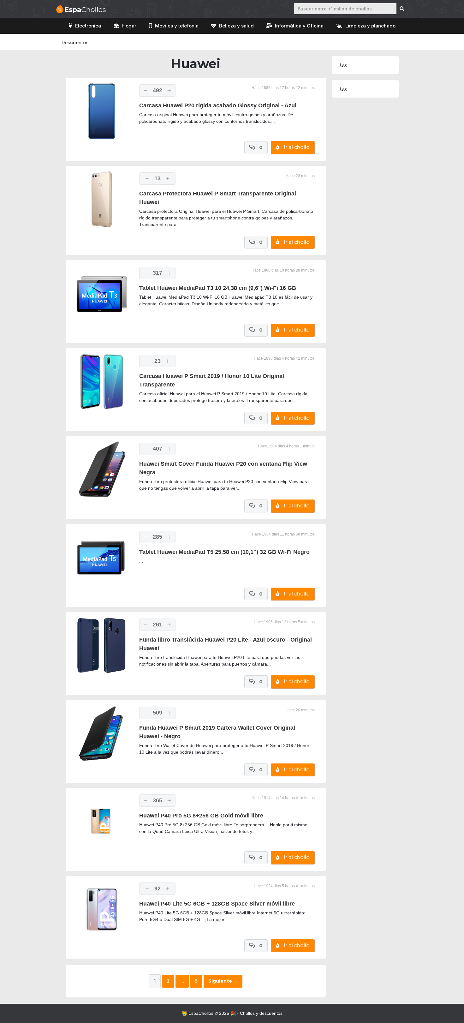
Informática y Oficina (299, 26)
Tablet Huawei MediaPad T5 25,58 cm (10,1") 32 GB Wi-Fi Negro (224, 552)
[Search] (401, 8)
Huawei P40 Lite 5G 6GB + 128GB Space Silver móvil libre (217, 903)
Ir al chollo (296, 147)
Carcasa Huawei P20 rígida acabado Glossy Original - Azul (217, 105)
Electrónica (88, 26)
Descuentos (75, 42)
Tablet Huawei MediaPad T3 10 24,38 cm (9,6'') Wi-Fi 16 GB (217, 288)
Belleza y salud (236, 26)
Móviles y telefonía (177, 26)
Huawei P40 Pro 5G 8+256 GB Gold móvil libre (201, 815)
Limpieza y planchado (370, 26)
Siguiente (223, 981)
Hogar (129, 26)
